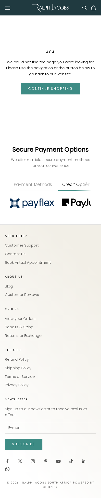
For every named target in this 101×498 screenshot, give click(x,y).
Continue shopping (50, 88)
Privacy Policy (16, 384)
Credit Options (77, 184)
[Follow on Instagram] (32, 461)
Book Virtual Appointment (28, 262)
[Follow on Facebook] (7, 461)
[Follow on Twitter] (20, 461)
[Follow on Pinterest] (45, 461)
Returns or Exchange (23, 335)
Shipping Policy (18, 367)
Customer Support (22, 245)
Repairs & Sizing (19, 326)
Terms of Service (20, 376)
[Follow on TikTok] (71, 461)
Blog (9, 286)
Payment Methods (33, 184)
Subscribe (23, 444)
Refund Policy (17, 359)
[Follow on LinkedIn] (83, 461)
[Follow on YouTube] (58, 461)
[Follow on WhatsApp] (7, 469)
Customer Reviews (22, 294)
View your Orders (20, 318)
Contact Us (15, 253)
